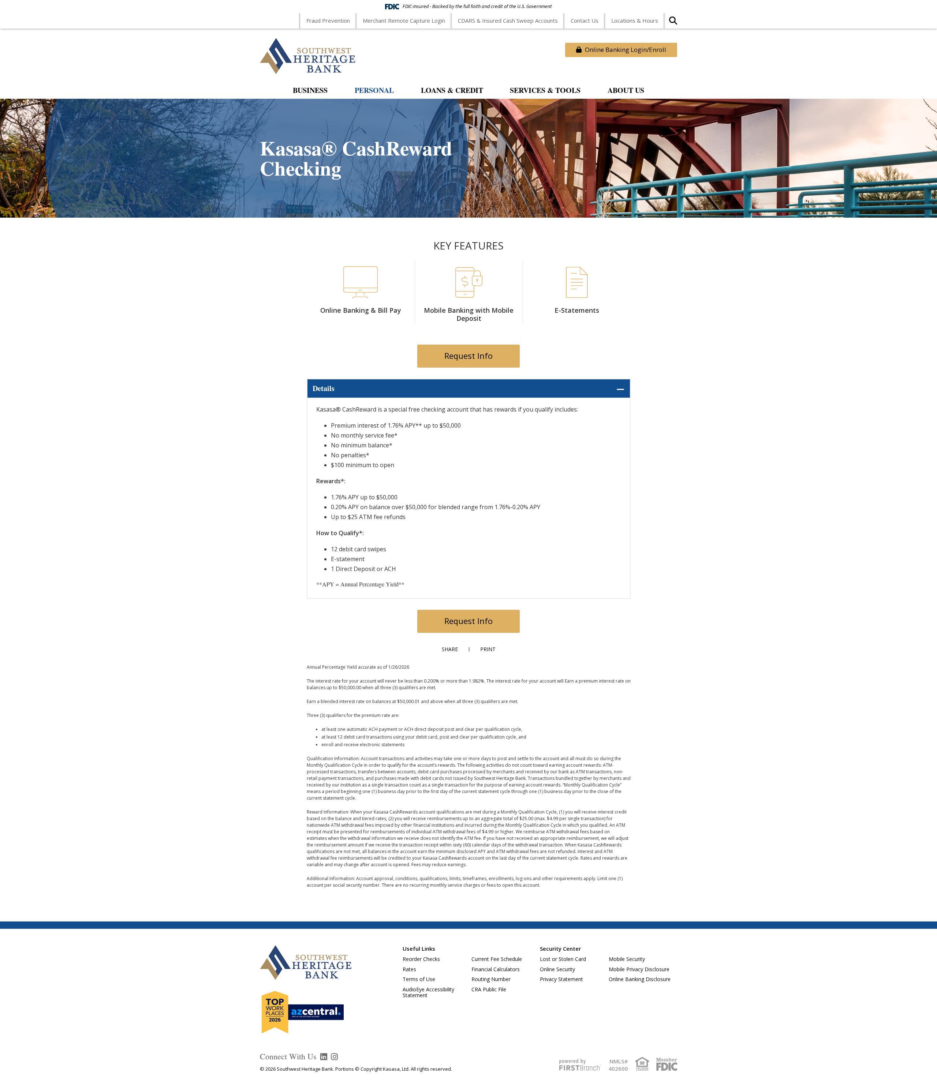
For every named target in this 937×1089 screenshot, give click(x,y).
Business (310, 90)
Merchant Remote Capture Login (404, 20)
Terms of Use (419, 979)
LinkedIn (323, 1057)
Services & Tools (545, 90)
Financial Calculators (495, 969)
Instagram (334, 1057)
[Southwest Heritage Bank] (307, 55)
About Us (626, 90)
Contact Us (584, 20)
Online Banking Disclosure (640, 979)
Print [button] (488, 649)
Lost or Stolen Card (563, 958)
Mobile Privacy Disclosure (639, 969)
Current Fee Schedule (496, 958)
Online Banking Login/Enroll (624, 49)
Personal (374, 90)
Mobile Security (627, 958)
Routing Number (491, 979)
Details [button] (324, 388)
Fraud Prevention (328, 20)
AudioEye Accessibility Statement (428, 992)
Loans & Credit (452, 90)
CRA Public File (488, 989)
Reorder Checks (421, 958)
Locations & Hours (634, 20)
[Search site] (673, 22)
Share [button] (450, 649)
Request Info (468, 355)
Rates (409, 969)
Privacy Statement (561, 979)
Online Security (557, 969)
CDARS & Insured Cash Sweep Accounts (508, 20)
